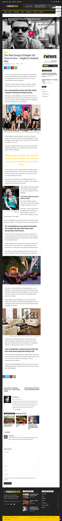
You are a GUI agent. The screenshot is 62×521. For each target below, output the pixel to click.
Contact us (19, 1)
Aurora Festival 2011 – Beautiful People (9, 425)
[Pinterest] (12, 67)
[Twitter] (56, 2)
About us (14, 1)
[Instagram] (54, 2)
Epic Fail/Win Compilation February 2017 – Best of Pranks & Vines (12, 389)
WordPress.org (45, 96)
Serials (43, 507)
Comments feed (45, 94)
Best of (41, 12)
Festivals (44, 494)
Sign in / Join (5, 1)
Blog (10, 1)
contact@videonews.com (14, 501)
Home (5, 15)
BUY (58, 15)
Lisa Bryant (7, 63)
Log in (43, 89)
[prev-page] (36, 413)
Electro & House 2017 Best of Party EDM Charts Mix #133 (31, 388)
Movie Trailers (45, 505)
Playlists (16, 12)
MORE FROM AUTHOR (21, 413)
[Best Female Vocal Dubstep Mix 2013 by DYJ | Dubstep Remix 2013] (33, 420)
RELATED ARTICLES (9, 413)
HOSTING (58, 9)
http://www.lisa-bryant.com (17, 399)
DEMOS (58, 7)
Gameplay (28, 12)
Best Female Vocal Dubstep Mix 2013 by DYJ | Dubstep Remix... (34, 508)
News (5, 12)
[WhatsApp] (15, 67)
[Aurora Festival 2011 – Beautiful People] (9, 420)
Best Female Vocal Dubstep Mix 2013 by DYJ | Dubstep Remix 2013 (33, 426)
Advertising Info (39, 517)
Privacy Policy (46, 517)
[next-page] (38, 413)
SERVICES (58, 12)
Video (9, 12)
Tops (22, 12)
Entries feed (44, 91)
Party (35, 12)
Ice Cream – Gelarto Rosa (20, 425)
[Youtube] (58, 2)
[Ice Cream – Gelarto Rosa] (21, 420)
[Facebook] (51, 2)
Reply (10, 442)
